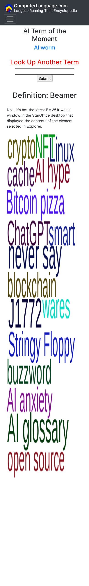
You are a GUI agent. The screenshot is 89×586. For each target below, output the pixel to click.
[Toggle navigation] (10, 19)
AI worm (44, 47)
